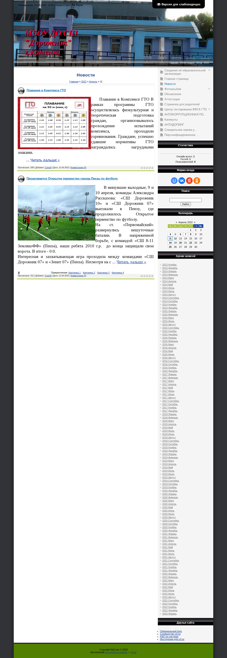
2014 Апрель (169, 281)
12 (175, 238)
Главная (173, 62)
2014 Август (169, 294)
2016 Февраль (170, 341)
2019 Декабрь (170, 490)
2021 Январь (169, 534)
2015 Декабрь (170, 334)
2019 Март (168, 460)
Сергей (48, 167)
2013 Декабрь (170, 268)
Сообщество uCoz (170, 634)
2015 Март (168, 317)
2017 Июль (168, 394)
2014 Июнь (168, 288)
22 (190, 242)
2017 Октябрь (170, 404)
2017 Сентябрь (170, 401)
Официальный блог (171, 631)
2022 (83, 81)
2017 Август (169, 397)
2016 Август (169, 357)
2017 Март (168, 381)
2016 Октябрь (170, 364)
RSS (206, 62)
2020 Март (168, 500)
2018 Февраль (170, 417)
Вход (199, 62)
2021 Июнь (168, 550)
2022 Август (169, 597)
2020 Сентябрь (170, 520)
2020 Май (167, 507)
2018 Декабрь (170, 450)
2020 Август (169, 517)
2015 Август (169, 324)
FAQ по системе (169, 636)
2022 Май (167, 587)
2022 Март (168, 580)
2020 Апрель (169, 504)
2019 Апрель (169, 464)
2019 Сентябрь (170, 480)
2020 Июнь (168, 510)
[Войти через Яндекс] (189, 180)
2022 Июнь (168, 590)
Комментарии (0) (78, 167)
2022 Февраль (170, 577)
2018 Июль (168, 434)
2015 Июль (168, 321)
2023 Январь (169, 613)
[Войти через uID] (174, 180)
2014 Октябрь (170, 301)
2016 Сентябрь (170, 361)
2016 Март (168, 344)
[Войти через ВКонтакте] (181, 180)
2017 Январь (169, 374)
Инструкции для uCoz (172, 639)
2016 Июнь (168, 354)
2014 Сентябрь (170, 298)
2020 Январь (169, 494)
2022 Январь (169, 573)
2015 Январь (169, 311)
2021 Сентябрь (170, 560)
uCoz (134, 652)
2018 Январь (169, 414)
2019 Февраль (170, 457)
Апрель (93, 81)
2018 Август (169, 437)
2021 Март (168, 540)
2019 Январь (169, 454)
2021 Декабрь (170, 570)
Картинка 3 (103, 272)
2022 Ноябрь (169, 607)
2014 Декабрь (170, 308)
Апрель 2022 (185, 222)
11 (170, 238)
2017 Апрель (169, 384)
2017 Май (167, 387)
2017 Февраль (170, 377)
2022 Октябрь (170, 603)
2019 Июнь (168, 470)
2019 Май (167, 467)
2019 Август (169, 477)
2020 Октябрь (170, 524)
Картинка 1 (74, 272)
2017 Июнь (168, 391)
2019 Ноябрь (169, 487)
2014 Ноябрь (169, 304)
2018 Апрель (169, 424)
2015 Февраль (170, 314)
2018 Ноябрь (169, 447)
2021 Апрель (169, 544)
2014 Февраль (170, 274)
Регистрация (187, 62)
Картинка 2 (89, 272)
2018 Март (168, 421)
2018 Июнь (168, 431)
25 (170, 247)
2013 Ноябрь (169, 264)
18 (170, 242)
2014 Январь (169, 271)
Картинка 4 (118, 272)
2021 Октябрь (170, 563)
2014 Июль (168, 291)
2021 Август (169, 557)
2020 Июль (168, 514)
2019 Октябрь (170, 484)
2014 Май (167, 284)
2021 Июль (168, 554)
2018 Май (167, 427)
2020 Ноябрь (169, 527)
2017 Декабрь (170, 411)
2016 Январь (169, 337)
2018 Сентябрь (170, 440)
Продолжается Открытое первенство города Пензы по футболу (72, 178)
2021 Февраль (170, 537)
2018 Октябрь (170, 444)
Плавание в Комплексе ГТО (46, 90)
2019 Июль (168, 474)
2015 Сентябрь (170, 327)
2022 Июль (168, 593)
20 (180, 242)
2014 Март (168, 278)
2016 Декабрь (170, 371)
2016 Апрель (169, 347)
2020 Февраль (170, 497)
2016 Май (167, 351)
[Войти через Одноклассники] (197, 180)
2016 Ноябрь (169, 367)
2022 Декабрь (170, 610)
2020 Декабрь (170, 530)
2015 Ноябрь (169, 331)
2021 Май (167, 547)
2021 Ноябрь (169, 567)
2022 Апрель (169, 583)
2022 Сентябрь (170, 600)
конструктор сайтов (116, 652)
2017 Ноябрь (169, 407)
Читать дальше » (45, 160)
